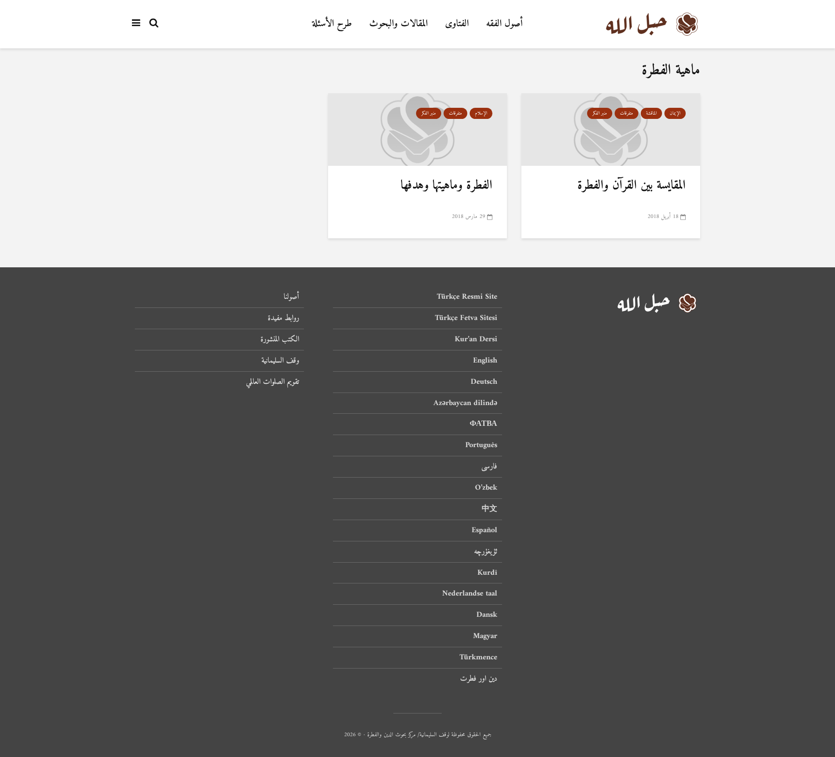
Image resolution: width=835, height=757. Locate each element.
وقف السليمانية (280, 360)
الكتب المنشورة (279, 339)
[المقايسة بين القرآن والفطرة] (610, 129)
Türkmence (478, 657)
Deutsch (484, 382)
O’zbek (486, 488)
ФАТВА (483, 424)
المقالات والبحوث (398, 23)
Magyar (485, 636)
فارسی (489, 466)
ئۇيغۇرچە (485, 551)
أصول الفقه (504, 23)
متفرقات (626, 113)
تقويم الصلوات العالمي (272, 382)
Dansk (486, 615)
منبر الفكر (599, 113)
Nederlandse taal (469, 593)
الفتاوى (457, 23)
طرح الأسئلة (332, 23)
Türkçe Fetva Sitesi (466, 318)
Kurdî (487, 573)
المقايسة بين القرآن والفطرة (631, 185)
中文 (489, 509)
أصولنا (291, 297)
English (485, 360)
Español (484, 530)
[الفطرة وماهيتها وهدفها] (417, 129)
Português (481, 445)
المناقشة (651, 113)
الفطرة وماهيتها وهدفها (446, 185)
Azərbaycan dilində (465, 403)
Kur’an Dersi (476, 339)
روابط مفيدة (283, 318)
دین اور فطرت (478, 678)
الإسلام (481, 113)
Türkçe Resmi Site (467, 297)
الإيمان (675, 113)
